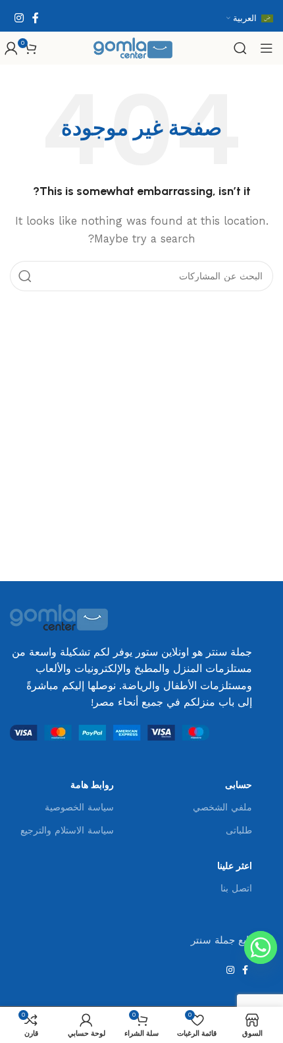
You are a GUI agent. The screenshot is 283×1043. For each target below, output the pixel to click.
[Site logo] (132, 47)
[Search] (240, 48)
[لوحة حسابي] (11, 48)
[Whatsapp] (260, 947)
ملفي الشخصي (222, 807)
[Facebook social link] (35, 18)
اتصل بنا (236, 888)
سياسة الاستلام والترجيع (67, 830)
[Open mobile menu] (266, 48)
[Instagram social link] (19, 18)
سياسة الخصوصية (79, 807)
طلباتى (239, 830)
